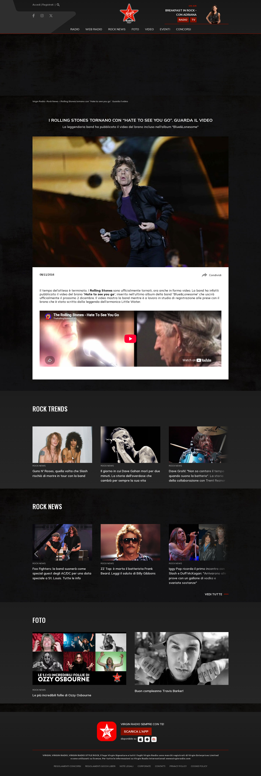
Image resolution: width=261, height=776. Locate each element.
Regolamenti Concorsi (67, 766)
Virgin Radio (38, 101)
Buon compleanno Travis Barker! (159, 691)
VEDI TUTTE (213, 594)
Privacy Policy (178, 766)
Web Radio (93, 29)
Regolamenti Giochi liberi (100, 766)
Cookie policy (199, 766)
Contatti (160, 766)
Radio (74, 29)
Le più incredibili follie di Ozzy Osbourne (61, 695)
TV (193, 19)
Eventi (165, 29)
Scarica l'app (136, 731)
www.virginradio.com (178, 758)
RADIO (183, 19)
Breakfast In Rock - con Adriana (181, 12)
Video (149, 29)
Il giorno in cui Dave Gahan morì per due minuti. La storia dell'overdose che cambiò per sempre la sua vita (130, 475)
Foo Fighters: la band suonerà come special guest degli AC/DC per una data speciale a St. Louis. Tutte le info (61, 573)
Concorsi (183, 29)
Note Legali (126, 766)
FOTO (135, 29)
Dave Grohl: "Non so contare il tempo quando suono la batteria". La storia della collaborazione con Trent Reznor (197, 475)
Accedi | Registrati (42, 4)
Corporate (144, 766)
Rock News (117, 29)
